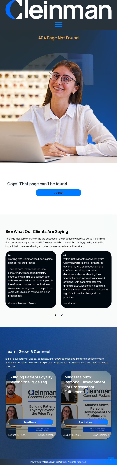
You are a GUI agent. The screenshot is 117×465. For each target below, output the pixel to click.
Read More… (38, 422)
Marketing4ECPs (52, 461)
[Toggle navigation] (58, 24)
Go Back (58, 192)
